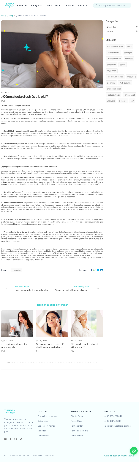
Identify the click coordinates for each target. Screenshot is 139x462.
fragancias (111, 70)
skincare (123, 101)
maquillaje (131, 77)
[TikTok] (21, 439)
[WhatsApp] (16, 439)
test (132, 101)
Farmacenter (77, 426)
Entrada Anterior (33, 288)
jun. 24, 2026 (76, 340)
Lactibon (99, 180)
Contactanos (44, 435)
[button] (9, 362)
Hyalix (99, 182)
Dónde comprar (53, 5)
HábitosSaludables (115, 77)
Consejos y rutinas (46, 426)
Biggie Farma (77, 416)
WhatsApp (83, 257)
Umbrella (37, 236)
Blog (11, 15)
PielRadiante (125, 83)
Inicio (3, 15)
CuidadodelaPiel (114, 58)
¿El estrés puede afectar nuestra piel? (14, 346)
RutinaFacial (129, 95)
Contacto (82, 5)
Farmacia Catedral (79, 431)
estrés (122, 65)
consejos (128, 52)
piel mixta (111, 83)
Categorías (36, 5)
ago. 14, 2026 (7, 340)
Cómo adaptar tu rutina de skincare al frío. (85, 346)
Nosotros (42, 431)
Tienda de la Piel (61, 253)
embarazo (111, 65)
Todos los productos (48, 416)
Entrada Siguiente (78, 288)
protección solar (114, 89)
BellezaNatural (113, 52)
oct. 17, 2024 (7, 92)
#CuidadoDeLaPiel (115, 46)
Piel (3, 101)
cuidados (16, 270)
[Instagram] (6, 439)
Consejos (69, 5)
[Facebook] (11, 439)
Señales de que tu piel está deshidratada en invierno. (50, 346)
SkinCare (111, 101)
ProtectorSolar (113, 95)
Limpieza (122, 31)
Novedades (122, 27)
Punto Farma (77, 435)
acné (129, 46)
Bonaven (7, 182)
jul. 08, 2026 (41, 340)
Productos (22, 5)
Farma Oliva (76, 421)
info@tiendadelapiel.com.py (117, 426)
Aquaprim (5, 184)
